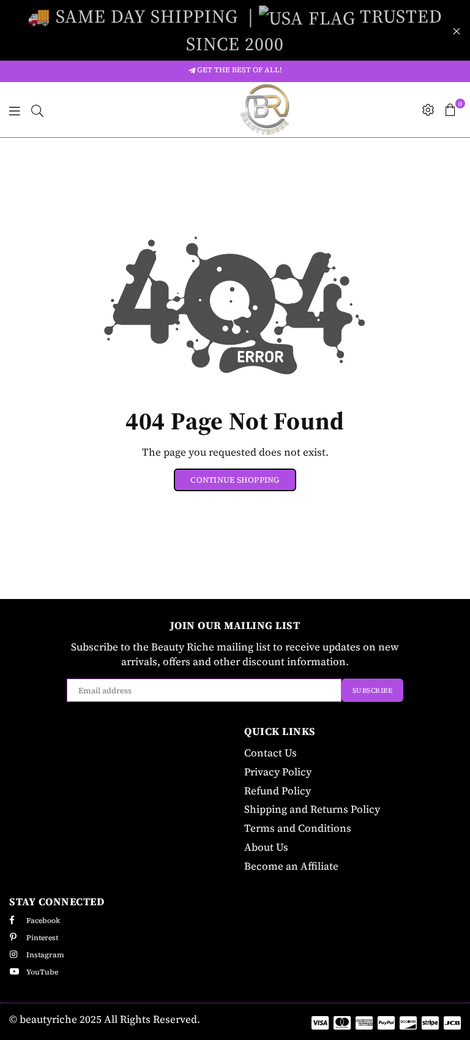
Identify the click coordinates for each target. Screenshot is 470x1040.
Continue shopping (234, 480)
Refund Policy (277, 790)
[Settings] (428, 109)
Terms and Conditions (297, 828)
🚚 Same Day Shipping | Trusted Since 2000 (235, 30)
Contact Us (270, 752)
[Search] (37, 109)
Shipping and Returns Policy (312, 809)
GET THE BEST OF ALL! (238, 70)
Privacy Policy (277, 771)
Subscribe (372, 690)
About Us (266, 847)
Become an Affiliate (291, 866)
